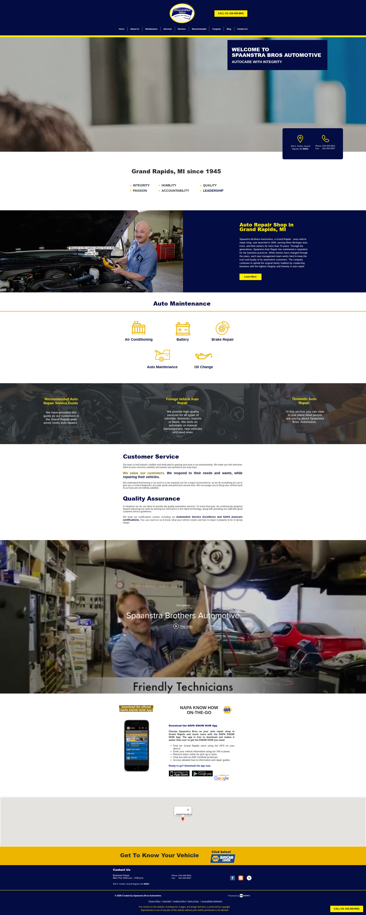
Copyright (167, 901)
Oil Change (203, 367)
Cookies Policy (179, 901)
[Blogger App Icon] (240, 878)
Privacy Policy (154, 901)
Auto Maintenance (162, 367)
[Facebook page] (232, 878)
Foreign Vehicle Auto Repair (182, 401)
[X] (249, 878)
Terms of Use (193, 901)
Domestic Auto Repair (304, 401)
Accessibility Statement (212, 901)
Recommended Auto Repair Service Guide (61, 401)
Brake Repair (223, 339)
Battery (183, 339)
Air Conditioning (139, 339)
